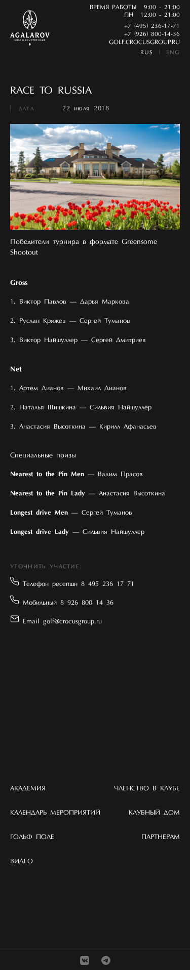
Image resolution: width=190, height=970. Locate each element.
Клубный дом (154, 813)
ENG (173, 53)
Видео (21, 861)
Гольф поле (32, 837)
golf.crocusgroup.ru (144, 42)
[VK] (84, 960)
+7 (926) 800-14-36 (152, 34)
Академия (28, 788)
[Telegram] (105, 960)
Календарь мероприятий (55, 813)
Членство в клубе (147, 788)
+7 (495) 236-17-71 (152, 26)
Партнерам (160, 837)
